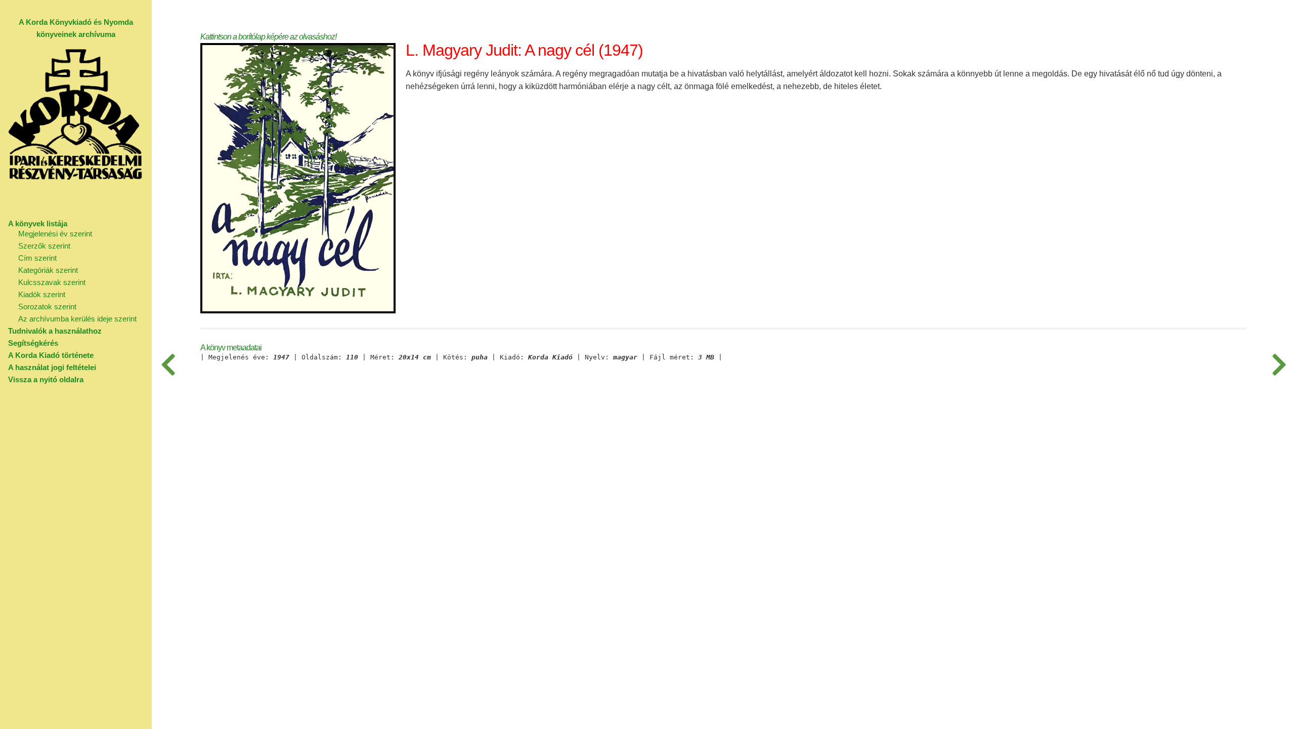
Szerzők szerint (44, 245)
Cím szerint (37, 258)
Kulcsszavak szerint (51, 282)
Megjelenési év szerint (55, 233)
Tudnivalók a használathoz (55, 331)
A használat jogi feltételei (52, 367)
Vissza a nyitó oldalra (45, 379)
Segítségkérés (33, 343)
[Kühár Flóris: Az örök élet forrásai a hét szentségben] (168, 364)
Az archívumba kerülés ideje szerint (77, 318)
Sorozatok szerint (47, 306)
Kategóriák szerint (48, 270)
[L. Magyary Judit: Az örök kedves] (1279, 364)
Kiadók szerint (41, 294)
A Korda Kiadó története (51, 355)
